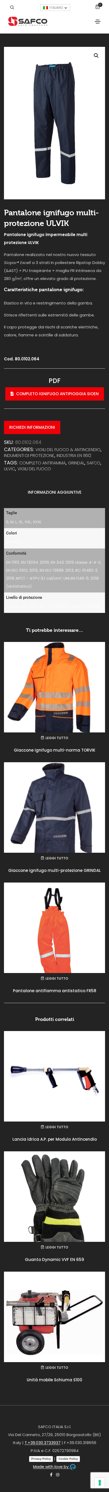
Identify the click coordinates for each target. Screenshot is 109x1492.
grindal (76, 463)
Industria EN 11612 (74, 455)
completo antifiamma (42, 463)
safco (93, 463)
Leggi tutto (57, 737)
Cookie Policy (68, 1459)
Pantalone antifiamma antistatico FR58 (54, 991)
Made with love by (51, 1466)
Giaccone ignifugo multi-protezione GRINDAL (54, 870)
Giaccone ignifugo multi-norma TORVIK (54, 750)
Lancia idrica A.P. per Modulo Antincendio (54, 1139)
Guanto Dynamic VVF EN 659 (54, 1259)
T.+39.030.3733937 (43, 1442)
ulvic (9, 469)
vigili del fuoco (34, 469)
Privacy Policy (41, 1459)
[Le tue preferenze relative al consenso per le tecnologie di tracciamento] (100, 1483)
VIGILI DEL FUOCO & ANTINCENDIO (68, 450)
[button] (96, 55)
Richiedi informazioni (32, 427)
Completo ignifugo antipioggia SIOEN (57, 394)
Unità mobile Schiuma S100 (54, 1380)
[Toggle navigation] (98, 21)
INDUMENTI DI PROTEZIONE (29, 455)
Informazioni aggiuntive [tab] (54, 492)
